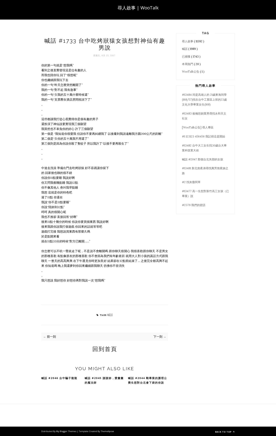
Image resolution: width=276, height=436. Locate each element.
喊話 (110, 315)
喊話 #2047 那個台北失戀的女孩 (202, 159)
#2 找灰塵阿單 (191, 182)
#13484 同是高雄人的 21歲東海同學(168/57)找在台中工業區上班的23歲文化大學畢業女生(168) (204, 99)
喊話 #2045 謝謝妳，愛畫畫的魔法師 (104, 380)
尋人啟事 (188, 41)
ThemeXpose (107, 431)
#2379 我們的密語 (193, 205)
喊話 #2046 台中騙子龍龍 (59, 378)
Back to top (223, 431)
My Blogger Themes (66, 431)
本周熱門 (188, 64)
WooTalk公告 (191, 71)
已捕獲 (186, 56)
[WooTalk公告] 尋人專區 (197, 127)
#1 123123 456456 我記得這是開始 (203, 136)
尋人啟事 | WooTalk (138, 8)
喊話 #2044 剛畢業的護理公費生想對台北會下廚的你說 (147, 380)
